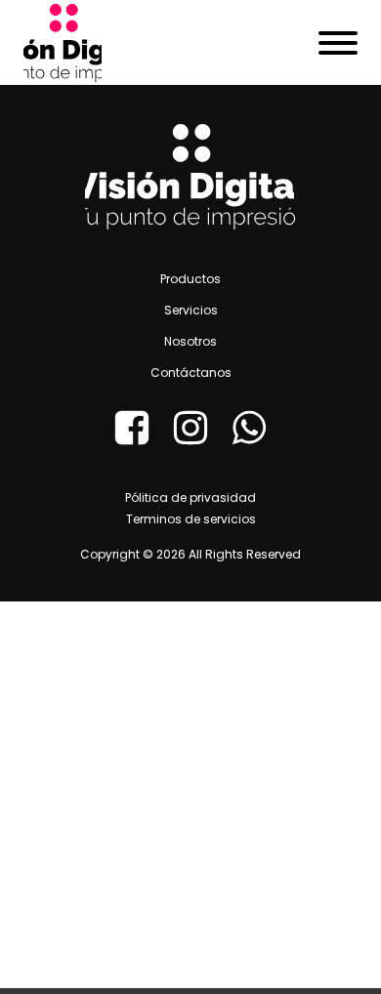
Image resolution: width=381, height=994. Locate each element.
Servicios (191, 310)
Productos (190, 278)
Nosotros (190, 341)
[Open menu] (338, 43)
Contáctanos (191, 372)
